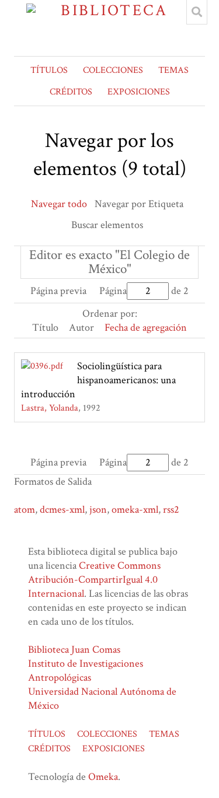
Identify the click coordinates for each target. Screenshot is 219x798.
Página (113, 291)
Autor (81, 327)
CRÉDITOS (71, 92)
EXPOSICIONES (138, 92)
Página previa (58, 291)
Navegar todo (59, 204)
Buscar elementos (107, 225)
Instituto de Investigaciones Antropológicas (85, 670)
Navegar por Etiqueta (139, 204)
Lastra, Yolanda (49, 408)
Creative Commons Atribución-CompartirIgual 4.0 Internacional (94, 579)
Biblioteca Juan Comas (74, 649)
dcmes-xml (62, 509)
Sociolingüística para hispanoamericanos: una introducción (98, 380)
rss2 (171, 509)
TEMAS (173, 70)
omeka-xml (135, 509)
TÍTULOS (49, 70)
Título (45, 327)
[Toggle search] (196, 12)
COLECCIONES (113, 70)
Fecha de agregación (146, 327)
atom (24, 509)
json (98, 509)
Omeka (103, 776)
